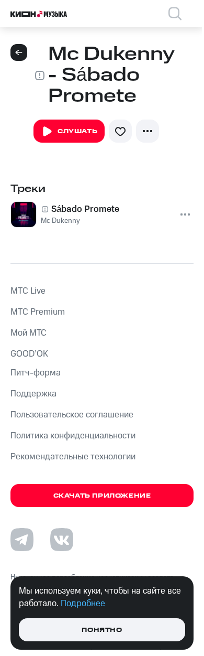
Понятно (102, 630)
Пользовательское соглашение (71, 414)
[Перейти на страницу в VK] (61, 539)
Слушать (77, 131)
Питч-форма (35, 373)
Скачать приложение (102, 495)
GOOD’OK (29, 354)
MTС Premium (37, 312)
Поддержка (33, 394)
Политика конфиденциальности (72, 435)
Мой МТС (28, 333)
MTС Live (28, 291)
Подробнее (83, 603)
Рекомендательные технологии (72, 456)
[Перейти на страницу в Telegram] (21, 539)
